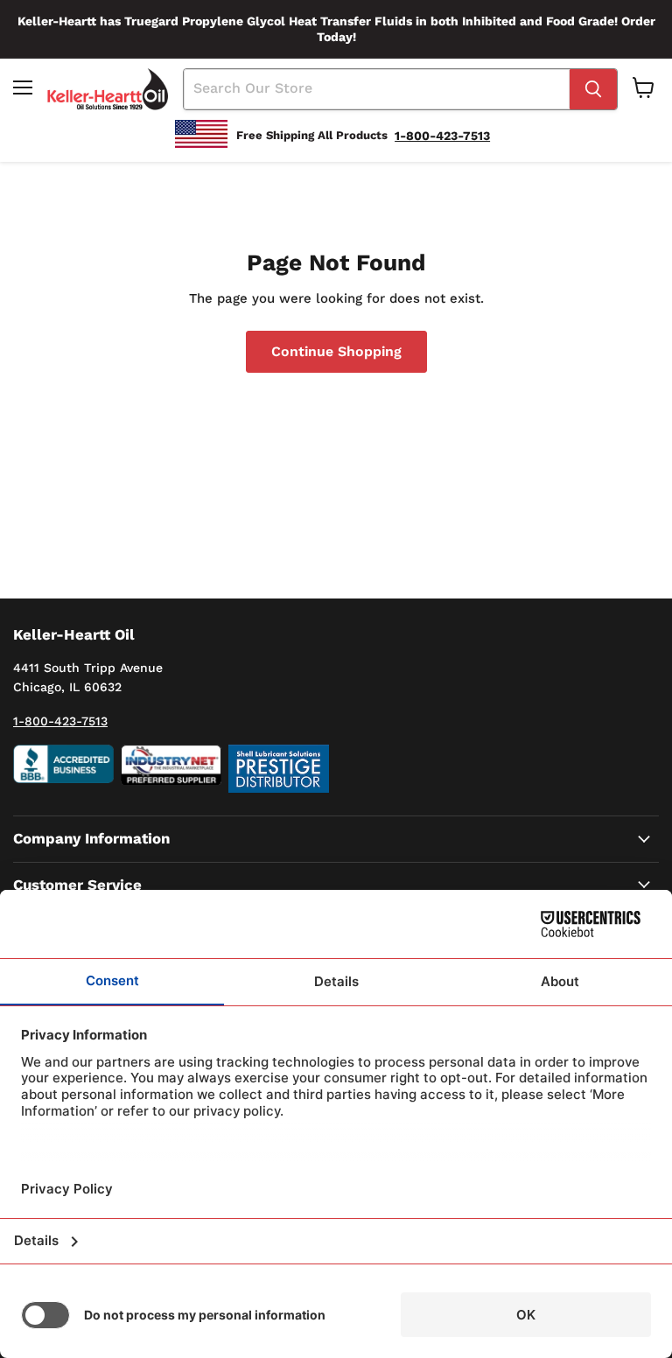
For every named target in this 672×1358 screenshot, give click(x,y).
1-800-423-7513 (60, 721)
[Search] (593, 89)
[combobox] (377, 89)
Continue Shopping (336, 351)
